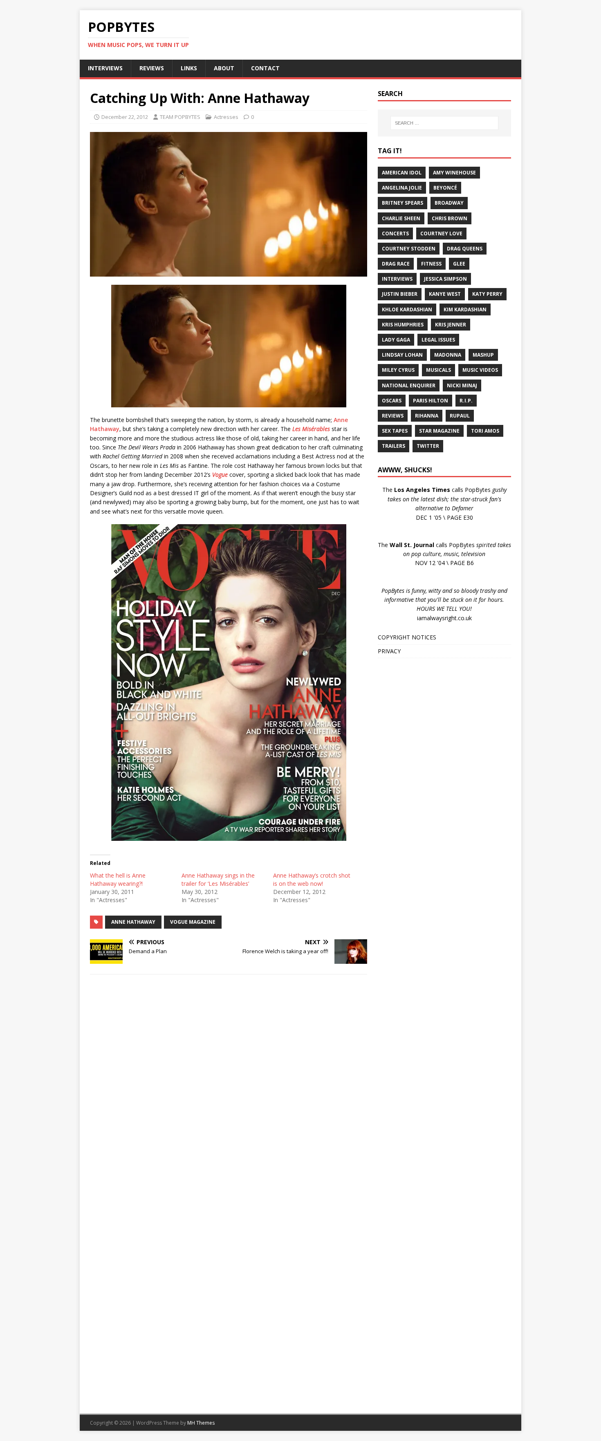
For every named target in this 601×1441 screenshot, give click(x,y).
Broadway (449, 202)
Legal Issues (438, 339)
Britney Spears (402, 202)
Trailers (393, 445)
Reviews (393, 415)
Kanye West (445, 293)
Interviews (397, 278)
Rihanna (426, 415)
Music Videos (480, 369)
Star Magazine (439, 430)
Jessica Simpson (445, 278)
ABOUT (224, 68)
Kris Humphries (403, 324)
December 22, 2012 (124, 117)
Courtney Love (441, 233)
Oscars (391, 400)
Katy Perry (487, 293)
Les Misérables (311, 429)
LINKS (189, 68)
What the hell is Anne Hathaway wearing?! (118, 879)
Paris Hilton (430, 400)
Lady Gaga (396, 339)
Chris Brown (449, 218)
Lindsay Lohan (402, 354)
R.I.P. (466, 400)
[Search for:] (444, 123)
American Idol (402, 172)
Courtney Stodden (408, 248)
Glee (459, 263)
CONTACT (265, 68)
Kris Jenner (450, 324)
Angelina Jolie (402, 187)
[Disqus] (228, 1087)
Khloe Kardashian (407, 309)
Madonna (447, 354)
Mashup (483, 354)
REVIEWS (151, 68)
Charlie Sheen (401, 218)
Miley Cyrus (398, 369)
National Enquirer (408, 385)
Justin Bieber (399, 293)
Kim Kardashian (465, 309)
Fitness (431, 263)
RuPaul (460, 415)
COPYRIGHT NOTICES (407, 637)
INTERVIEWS (105, 68)
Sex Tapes (395, 430)
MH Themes (201, 1422)
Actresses (226, 117)
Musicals (438, 369)
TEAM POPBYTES (180, 117)
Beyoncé (445, 187)
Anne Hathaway (133, 921)
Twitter (428, 445)
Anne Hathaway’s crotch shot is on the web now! (311, 879)
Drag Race (396, 263)
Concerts (395, 233)
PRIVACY (389, 651)
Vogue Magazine (192, 921)
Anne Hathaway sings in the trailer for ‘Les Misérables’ (218, 879)
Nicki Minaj (462, 385)
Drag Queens (464, 248)
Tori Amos (485, 430)
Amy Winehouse (454, 172)
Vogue (220, 474)
